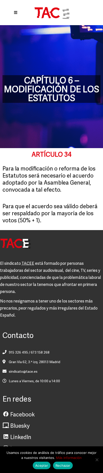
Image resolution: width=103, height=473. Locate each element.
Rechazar (63, 465)
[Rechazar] (96, 459)
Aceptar (41, 465)
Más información (69, 458)
